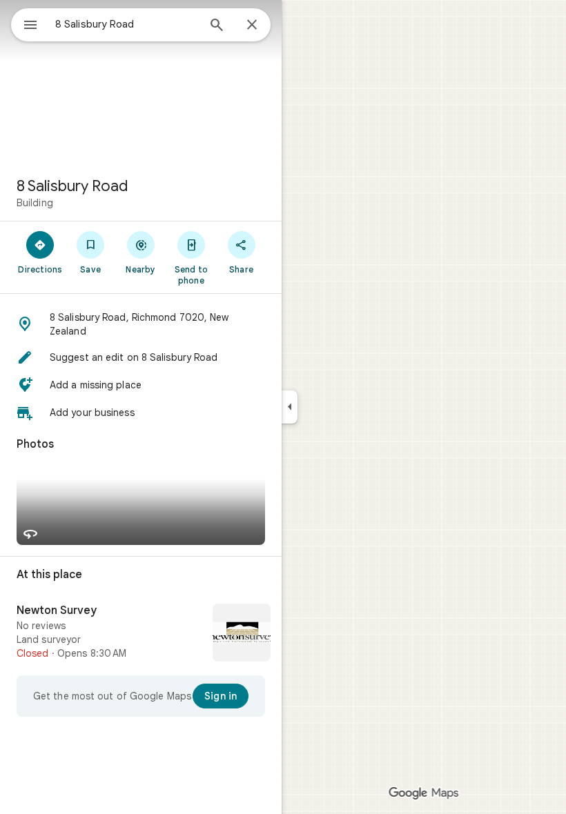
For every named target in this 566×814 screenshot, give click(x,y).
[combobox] (126, 24)
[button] (141, 324)
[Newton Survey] (141, 634)
